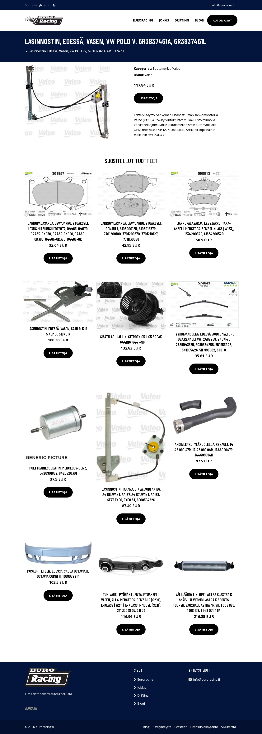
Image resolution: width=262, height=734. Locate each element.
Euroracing (143, 20)
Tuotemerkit (161, 68)
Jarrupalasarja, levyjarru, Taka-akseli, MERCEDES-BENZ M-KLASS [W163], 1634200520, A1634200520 (204, 228)
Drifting (182, 20)
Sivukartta (228, 727)
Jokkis (164, 20)
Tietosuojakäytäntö (204, 727)
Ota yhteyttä (162, 727)
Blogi (199, 20)
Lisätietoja (148, 98)
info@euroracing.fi (223, 5)
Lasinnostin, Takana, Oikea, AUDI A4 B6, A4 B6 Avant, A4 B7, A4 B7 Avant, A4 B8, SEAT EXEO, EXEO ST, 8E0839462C (131, 494)
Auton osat (222, 20)
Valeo (176, 68)
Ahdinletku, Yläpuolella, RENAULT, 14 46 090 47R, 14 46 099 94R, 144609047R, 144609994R (203, 449)
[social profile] (54, 5)
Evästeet (180, 727)
